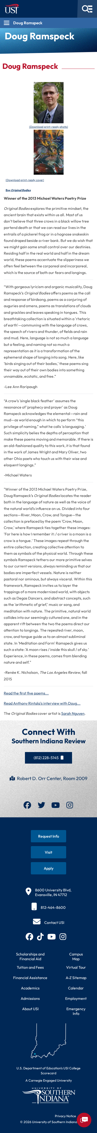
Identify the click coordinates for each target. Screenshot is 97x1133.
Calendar (76, 988)
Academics (30, 988)
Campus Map (76, 956)
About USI (30, 1008)
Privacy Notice (65, 1116)
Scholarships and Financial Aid (30, 956)
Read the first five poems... (26, 693)
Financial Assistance (30, 977)
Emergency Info (75, 1011)
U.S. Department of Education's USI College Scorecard (48, 1070)
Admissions (30, 998)
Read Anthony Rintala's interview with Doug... (42, 703)
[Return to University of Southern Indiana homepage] (48, 1095)
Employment (76, 998)
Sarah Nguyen (73, 713)
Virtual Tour (76, 967)
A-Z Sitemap (76, 977)
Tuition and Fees (30, 967)
